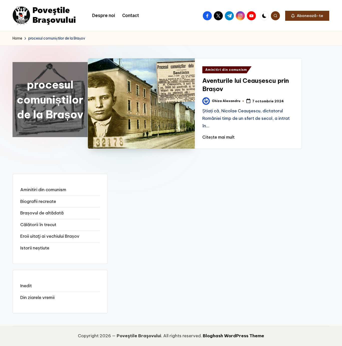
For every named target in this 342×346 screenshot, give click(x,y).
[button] (307, 16)
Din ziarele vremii (37, 297)
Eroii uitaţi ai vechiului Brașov (49, 236)
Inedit (26, 285)
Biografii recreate (38, 201)
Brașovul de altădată (42, 213)
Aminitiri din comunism (226, 70)
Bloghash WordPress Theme (233, 335)
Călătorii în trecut (38, 224)
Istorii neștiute (34, 248)
